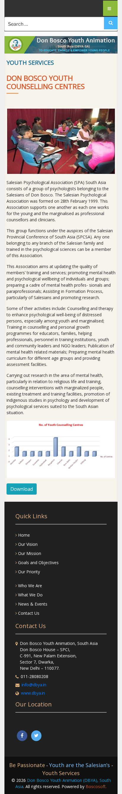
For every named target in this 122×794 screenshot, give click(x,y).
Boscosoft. (96, 786)
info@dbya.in (34, 685)
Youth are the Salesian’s (80, 765)
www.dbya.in (33, 693)
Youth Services (61, 773)
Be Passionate (27, 765)
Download (21, 489)
